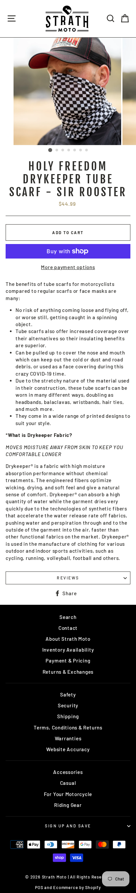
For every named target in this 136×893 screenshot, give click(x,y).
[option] (68, 91)
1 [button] (50, 150)
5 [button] (75, 150)
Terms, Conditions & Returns (68, 727)
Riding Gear (68, 805)
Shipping (68, 716)
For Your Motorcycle (68, 794)
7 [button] (86, 150)
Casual (68, 783)
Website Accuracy (67, 749)
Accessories (68, 772)
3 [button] (63, 150)
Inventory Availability (68, 650)
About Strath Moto (68, 639)
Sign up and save (68, 825)
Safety (68, 694)
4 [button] (69, 150)
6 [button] (81, 150)
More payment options (68, 267)
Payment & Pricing (68, 660)
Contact (68, 628)
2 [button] (57, 150)
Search (68, 617)
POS (39, 887)
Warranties (68, 738)
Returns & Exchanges (68, 672)
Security (68, 705)
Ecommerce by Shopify (77, 887)
